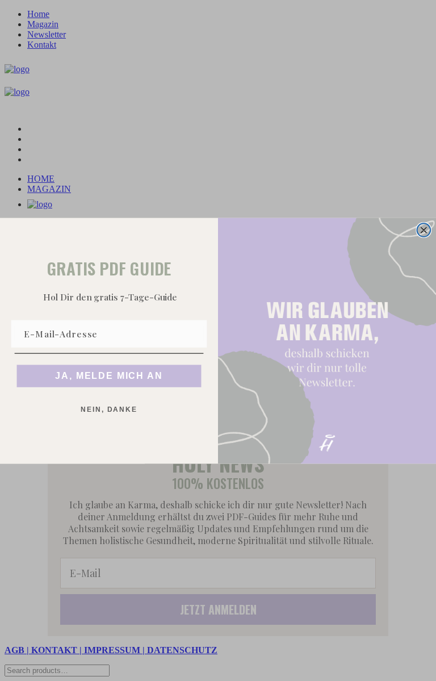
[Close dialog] (424, 230)
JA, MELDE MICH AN (108, 376)
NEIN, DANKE (109, 409)
